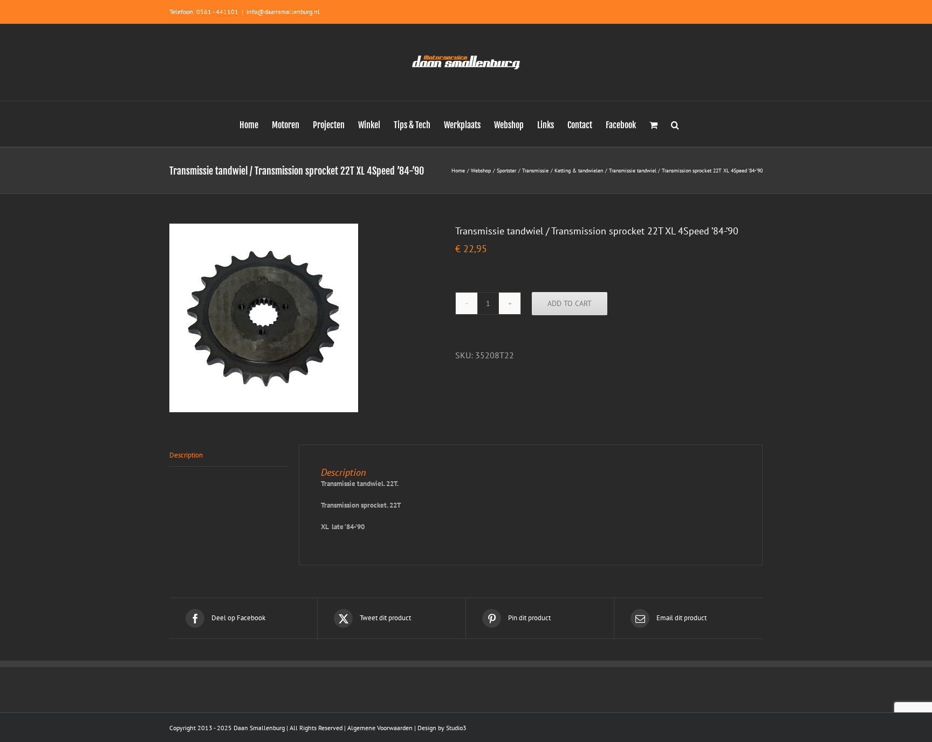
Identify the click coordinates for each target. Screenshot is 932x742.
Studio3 (456, 728)
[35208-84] (304, 318)
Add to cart (569, 303)
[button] (675, 124)
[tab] (228, 456)
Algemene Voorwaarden (380, 728)
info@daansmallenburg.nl (283, 12)
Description (186, 455)
